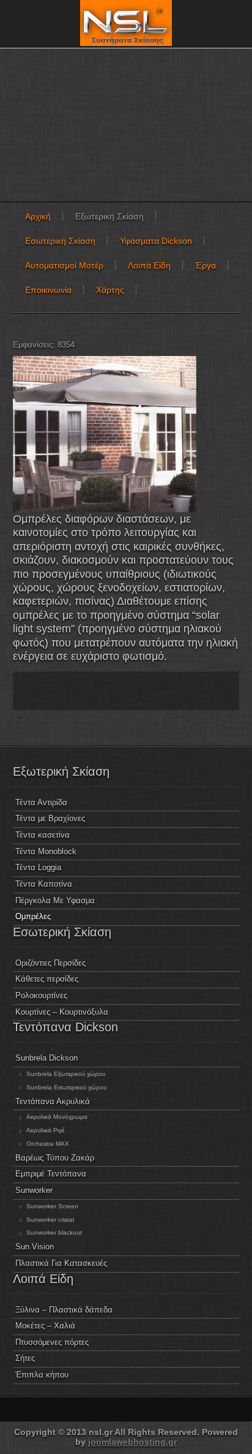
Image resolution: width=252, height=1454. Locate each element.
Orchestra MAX (47, 1143)
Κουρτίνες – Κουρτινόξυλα (61, 1012)
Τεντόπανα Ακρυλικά (52, 1101)
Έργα (205, 265)
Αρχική (38, 216)
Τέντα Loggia (38, 867)
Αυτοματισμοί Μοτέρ (64, 265)
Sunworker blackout (54, 1232)
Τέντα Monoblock (45, 851)
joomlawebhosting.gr (132, 1442)
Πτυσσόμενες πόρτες (52, 1342)
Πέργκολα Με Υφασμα (55, 900)
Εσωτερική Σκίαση (60, 241)
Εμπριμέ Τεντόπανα (50, 1174)
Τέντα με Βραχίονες (50, 818)
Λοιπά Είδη (149, 265)
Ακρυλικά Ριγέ (45, 1130)
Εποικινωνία (48, 290)
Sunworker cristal (50, 1219)
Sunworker (34, 1190)
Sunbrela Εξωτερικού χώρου (65, 1073)
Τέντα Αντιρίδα (41, 802)
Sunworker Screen (52, 1206)
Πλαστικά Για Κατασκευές (61, 1263)
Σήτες (25, 1358)
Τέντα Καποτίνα (43, 884)
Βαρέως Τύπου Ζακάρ (54, 1158)
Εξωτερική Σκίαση (109, 216)
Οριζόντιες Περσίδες (50, 963)
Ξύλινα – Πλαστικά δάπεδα (64, 1310)
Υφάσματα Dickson (156, 241)
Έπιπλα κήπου (42, 1375)
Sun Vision (34, 1247)
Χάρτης (110, 290)
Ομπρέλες (33, 916)
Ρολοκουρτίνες (41, 995)
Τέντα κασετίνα (42, 835)
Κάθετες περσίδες (46, 979)
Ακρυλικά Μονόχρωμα (56, 1116)
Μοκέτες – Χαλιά (45, 1326)
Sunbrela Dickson (46, 1058)
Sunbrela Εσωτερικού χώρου (66, 1087)
